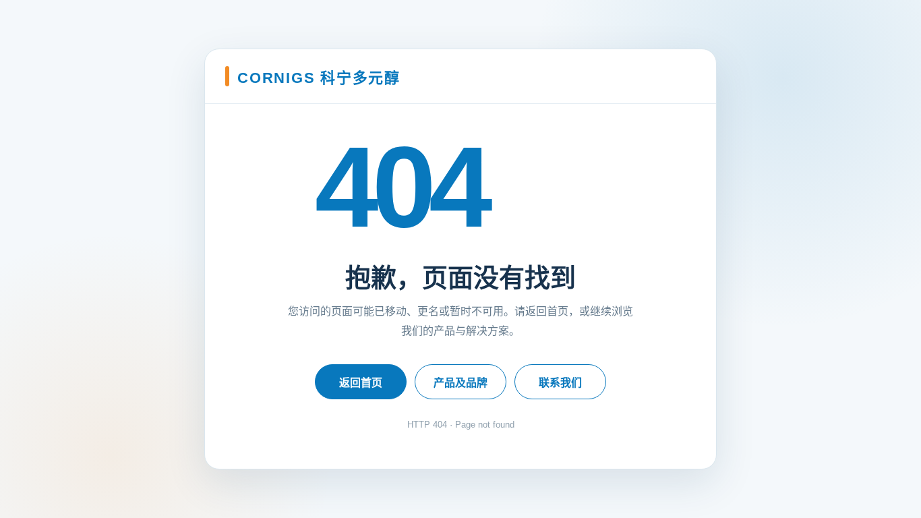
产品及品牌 (460, 382)
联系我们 (560, 382)
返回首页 (360, 382)
